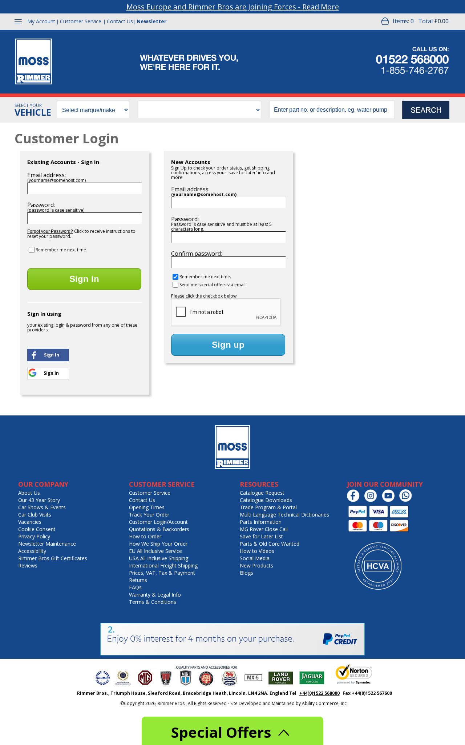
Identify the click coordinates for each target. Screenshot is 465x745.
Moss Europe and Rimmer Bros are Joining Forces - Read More (232, 7)
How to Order (145, 536)
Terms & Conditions (152, 601)
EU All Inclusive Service (155, 550)
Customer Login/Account (158, 521)
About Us (29, 492)
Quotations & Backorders (159, 529)
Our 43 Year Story (39, 500)
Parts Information (261, 521)
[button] (48, 354)
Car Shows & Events (42, 507)
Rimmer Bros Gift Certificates (52, 558)
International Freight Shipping (163, 565)
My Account (41, 21)
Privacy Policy (34, 536)
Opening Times (147, 507)
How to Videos (257, 550)
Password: (41, 205)
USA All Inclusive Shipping (158, 558)
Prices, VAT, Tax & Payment (162, 572)
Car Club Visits (34, 514)
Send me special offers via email (212, 285)
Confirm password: (196, 253)
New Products (256, 565)
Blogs (246, 572)
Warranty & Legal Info (155, 594)
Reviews (27, 565)
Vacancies (29, 521)
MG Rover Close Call (264, 529)
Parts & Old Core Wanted (269, 543)
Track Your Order (149, 514)
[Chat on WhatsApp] (407, 500)
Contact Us (120, 21)
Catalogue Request (262, 492)
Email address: (46, 175)
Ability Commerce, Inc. (325, 703)
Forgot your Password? (50, 231)
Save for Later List (261, 536)
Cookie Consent (37, 529)
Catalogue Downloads (266, 500)
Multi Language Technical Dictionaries (284, 514)
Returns (138, 580)
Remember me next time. (61, 250)
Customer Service (80, 21)
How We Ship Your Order (158, 543)
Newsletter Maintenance (47, 543)
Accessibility (32, 550)
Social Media (255, 558)
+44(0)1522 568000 (319, 693)
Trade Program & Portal (268, 507)
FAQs (135, 587)
